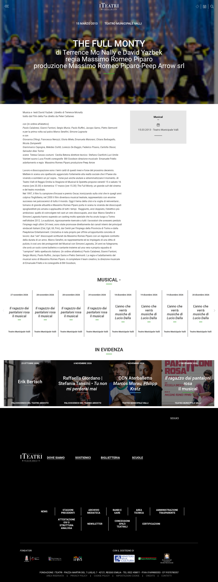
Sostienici (83, 457)
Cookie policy (102, 575)
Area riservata (55, 575)
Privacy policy (78, 575)
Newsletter (94, 523)
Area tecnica (139, 511)
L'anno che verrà (123, 312)
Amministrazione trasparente (167, 511)
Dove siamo (56, 457)
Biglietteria (110, 457)
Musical (158, 116)
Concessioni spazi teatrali (122, 524)
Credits (150, 575)
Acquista (19, 402)
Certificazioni (151, 523)
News (44, 511)
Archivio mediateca (93, 511)
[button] (214, 310)
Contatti (166, 575)
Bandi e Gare (117, 511)
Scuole (137, 457)
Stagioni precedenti (68, 511)
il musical (19, 312)
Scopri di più (40, 402)
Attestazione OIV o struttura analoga (66, 524)
